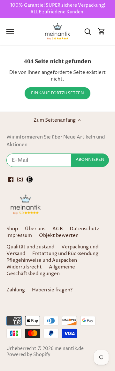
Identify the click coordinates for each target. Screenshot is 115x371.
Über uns (35, 228)
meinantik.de (69, 349)
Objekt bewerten (59, 235)
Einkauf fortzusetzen (57, 93)
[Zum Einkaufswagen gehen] (101, 31)
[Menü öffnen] (10, 31)
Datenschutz (84, 228)
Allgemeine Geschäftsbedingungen (40, 270)
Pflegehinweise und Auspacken (41, 260)
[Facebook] (10, 179)
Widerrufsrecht (24, 267)
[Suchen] (87, 31)
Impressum (19, 235)
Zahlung (15, 290)
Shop (12, 228)
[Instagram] (20, 179)
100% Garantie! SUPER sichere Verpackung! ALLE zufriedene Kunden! (57, 8)
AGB (57, 228)
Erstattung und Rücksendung (65, 253)
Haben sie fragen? (52, 290)
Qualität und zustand (30, 247)
